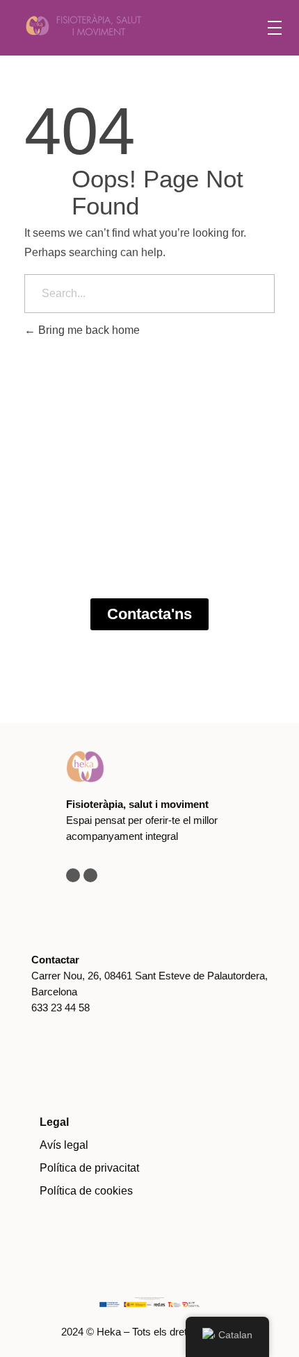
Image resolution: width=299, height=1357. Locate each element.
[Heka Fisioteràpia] (123, 25)
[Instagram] (73, 875)
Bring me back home (87, 330)
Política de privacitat (89, 1168)
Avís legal (64, 1145)
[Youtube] (90, 875)
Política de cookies (86, 1191)
